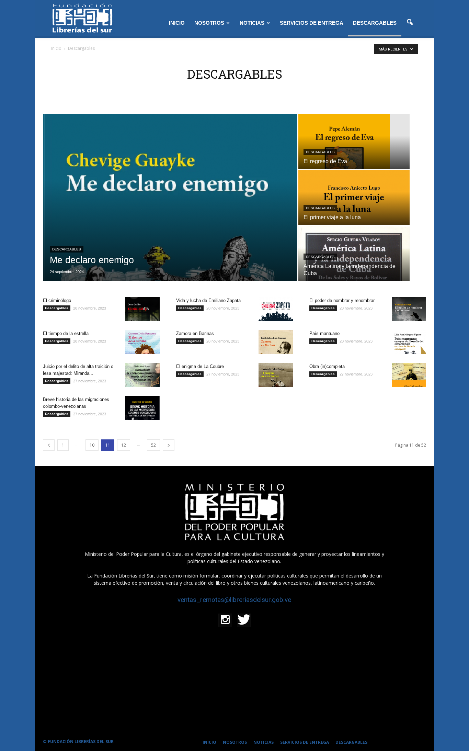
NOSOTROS (209, 23)
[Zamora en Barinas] (276, 342)
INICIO (177, 23)
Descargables (66, 249)
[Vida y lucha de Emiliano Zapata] (276, 309)
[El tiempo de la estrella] (142, 342)
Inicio (56, 48)
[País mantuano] (409, 342)
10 (92, 445)
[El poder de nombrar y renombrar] (409, 309)
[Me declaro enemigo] (170, 197)
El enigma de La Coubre (200, 366)
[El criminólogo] (142, 309)
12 (123, 445)
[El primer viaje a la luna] (354, 211)
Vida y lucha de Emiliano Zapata (208, 300)
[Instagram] (225, 620)
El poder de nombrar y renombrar (342, 300)
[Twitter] (244, 620)
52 (153, 445)
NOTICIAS (252, 23)
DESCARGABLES (375, 23)
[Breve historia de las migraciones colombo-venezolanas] (142, 408)
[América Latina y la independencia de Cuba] (354, 267)
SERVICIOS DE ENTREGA (311, 23)
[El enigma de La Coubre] (276, 375)
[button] (409, 22)
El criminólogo (57, 300)
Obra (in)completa (327, 366)
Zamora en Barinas (195, 333)
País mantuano (324, 333)
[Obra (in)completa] (409, 375)
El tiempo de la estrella (66, 333)
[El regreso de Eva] (354, 155)
